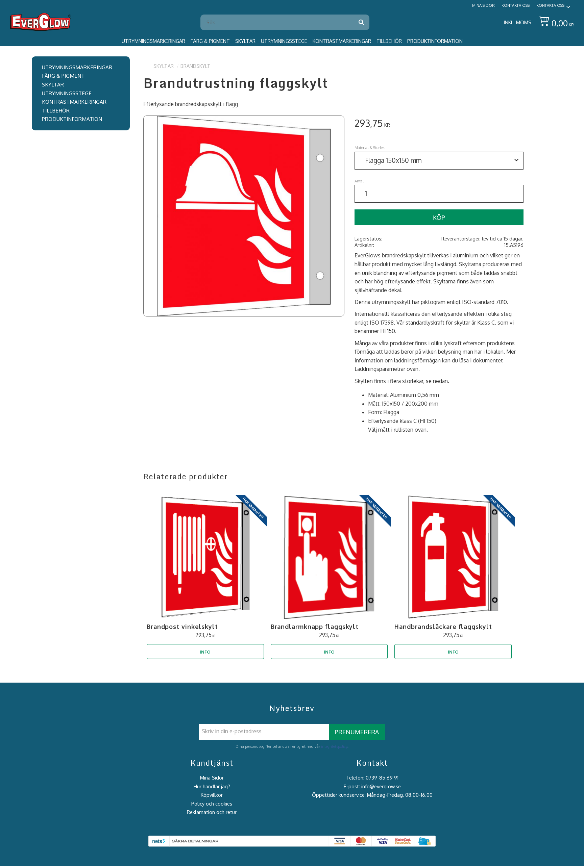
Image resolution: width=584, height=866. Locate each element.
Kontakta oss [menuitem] (516, 5)
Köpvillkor (212, 795)
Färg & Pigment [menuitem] (210, 41)
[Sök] (361, 22)
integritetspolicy (334, 746)
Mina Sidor (212, 777)
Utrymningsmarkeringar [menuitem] (153, 41)
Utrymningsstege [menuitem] (284, 41)
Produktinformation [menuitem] (435, 41)
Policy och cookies (211, 803)
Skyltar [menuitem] (245, 41)
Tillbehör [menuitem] (389, 41)
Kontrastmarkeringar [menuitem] (342, 41)
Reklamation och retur (212, 812)
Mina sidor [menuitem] (483, 5)
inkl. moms (517, 22)
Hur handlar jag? (212, 786)
